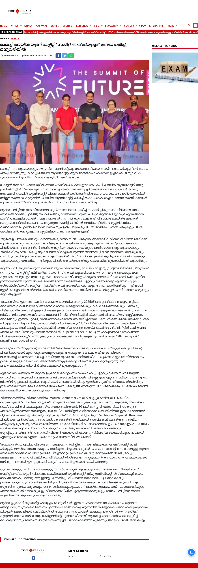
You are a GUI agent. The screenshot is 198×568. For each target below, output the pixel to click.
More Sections (78, 550)
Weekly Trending (164, 45)
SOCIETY (129, 25)
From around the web (19, 539)
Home (3, 38)
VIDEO (142, 25)
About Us (72, 556)
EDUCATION (111, 25)
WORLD (55, 25)
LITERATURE (156, 25)
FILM (96, 25)
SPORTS (67, 25)
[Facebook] (33, 557)
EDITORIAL (82, 25)
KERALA (28, 25)
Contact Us (105, 556)
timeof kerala (11, 55)
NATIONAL (41, 25)
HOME (3, 25)
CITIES (15, 25)
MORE (171, 25)
